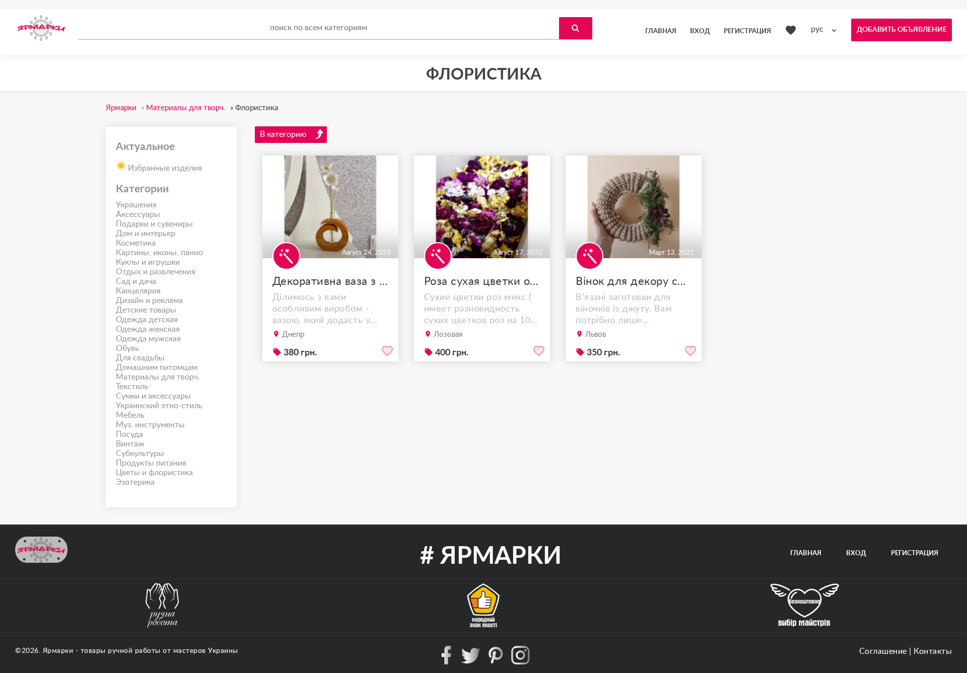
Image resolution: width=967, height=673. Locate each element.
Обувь (127, 348)
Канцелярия (138, 291)
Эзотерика (135, 482)
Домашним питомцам (156, 367)
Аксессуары (138, 214)
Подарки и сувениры (154, 224)
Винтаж (130, 444)
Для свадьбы (140, 358)
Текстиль (132, 387)
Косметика (136, 243)
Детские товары (146, 310)
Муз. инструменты (150, 425)
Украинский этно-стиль (159, 406)
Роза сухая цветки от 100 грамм (482, 281)
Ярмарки (58, 650)
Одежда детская (147, 320)
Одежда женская (148, 329)
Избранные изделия (164, 168)
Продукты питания (151, 463)
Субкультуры (140, 454)
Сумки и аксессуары (153, 396)
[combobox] (826, 29)
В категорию (283, 134)
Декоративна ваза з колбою (330, 281)
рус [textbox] (817, 29)
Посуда (129, 434)
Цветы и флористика (154, 473)
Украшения (136, 205)
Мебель (130, 415)
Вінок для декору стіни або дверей (634, 281)
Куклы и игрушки (148, 262)
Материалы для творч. (158, 377)
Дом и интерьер (145, 234)
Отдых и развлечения (155, 272)
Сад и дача (136, 281)
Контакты (933, 651)
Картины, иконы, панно (159, 253)
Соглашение (883, 651)
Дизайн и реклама (149, 300)
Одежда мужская (148, 339)
